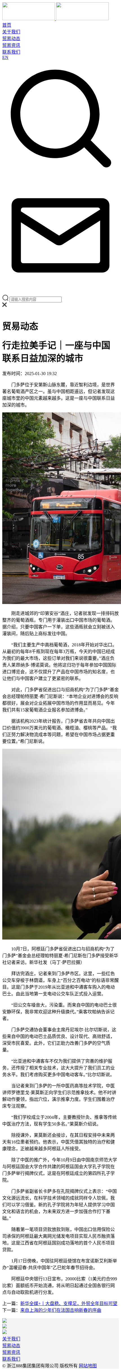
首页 (6, 25)
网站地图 (88, 1365)
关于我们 (11, 31)
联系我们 (11, 52)
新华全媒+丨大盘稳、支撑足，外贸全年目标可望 (68, 1303)
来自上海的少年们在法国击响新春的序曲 (60, 1310)
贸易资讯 (11, 45)
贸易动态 (11, 38)
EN (5, 57)
